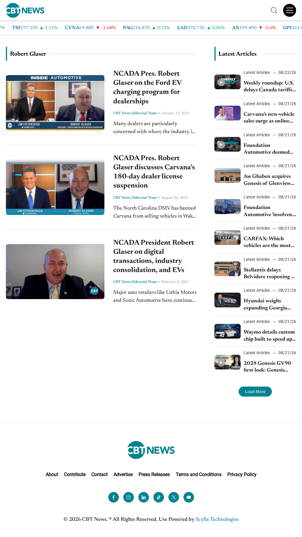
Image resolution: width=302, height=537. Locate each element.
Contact (99, 474)
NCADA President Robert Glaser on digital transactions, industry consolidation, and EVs (153, 256)
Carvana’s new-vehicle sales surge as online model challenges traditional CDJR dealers (269, 118)
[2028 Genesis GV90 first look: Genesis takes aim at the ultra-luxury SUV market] (227, 362)
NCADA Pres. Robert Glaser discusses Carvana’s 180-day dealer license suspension (154, 172)
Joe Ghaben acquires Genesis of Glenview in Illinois (267, 180)
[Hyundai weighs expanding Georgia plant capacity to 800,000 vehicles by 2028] (227, 300)
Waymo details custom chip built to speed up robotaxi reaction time (269, 336)
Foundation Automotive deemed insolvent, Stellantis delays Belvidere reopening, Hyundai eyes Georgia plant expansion (267, 149)
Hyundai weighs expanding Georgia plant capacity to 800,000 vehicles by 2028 (267, 305)
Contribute (75, 474)
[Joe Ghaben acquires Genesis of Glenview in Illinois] (227, 175)
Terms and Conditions (198, 474)
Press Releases (154, 474)
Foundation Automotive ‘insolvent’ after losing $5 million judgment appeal (269, 211)
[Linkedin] (143, 497)
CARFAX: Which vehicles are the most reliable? (267, 243)
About (52, 474)
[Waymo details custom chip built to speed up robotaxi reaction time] (227, 331)
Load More (255, 391)
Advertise (123, 474)
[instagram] (128, 497)
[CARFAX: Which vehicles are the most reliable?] (227, 237)
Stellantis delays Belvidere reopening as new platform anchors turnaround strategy (270, 274)
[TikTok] (158, 497)
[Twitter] (173, 497)
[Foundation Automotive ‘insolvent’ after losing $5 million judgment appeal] (227, 206)
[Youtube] (188, 497)
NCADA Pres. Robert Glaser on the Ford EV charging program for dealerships (147, 87)
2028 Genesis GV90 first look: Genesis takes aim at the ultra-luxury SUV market (269, 367)
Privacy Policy (242, 474)
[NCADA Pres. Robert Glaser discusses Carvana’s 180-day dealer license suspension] (55, 187)
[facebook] (113, 497)
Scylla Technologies (217, 519)
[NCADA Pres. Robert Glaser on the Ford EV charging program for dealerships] (55, 102)
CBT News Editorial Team (135, 113)
